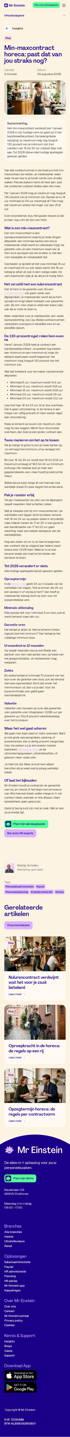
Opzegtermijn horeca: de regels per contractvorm (32, 1111)
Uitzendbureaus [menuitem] (14, 1241)
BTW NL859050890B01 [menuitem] (20, 1423)
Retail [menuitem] (8, 1246)
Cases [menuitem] (8, 1351)
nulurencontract (14, 293)
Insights (17, 28)
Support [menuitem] (9, 1355)
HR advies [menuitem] (10, 1281)
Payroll (40, 886)
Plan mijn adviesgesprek (46, 5)
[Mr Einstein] (33, 1150)
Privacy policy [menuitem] (13, 1320)
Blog (8, 38)
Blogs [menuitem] (8, 1346)
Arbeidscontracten (42, 892)
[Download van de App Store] (35, 1376)
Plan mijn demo (23, 1178)
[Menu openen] (63, 5)
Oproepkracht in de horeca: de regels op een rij (34, 1048)
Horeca (59, 892)
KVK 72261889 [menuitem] (14, 1419)
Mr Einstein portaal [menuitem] (16, 1316)
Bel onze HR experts (20, 833)
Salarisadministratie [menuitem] (17, 1262)
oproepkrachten (28, 749)
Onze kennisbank (18, 925)
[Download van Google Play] (35, 1388)
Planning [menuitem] (10, 1276)
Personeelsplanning (16, 892)
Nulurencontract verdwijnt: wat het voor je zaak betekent (34, 982)
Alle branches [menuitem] (13, 1232)
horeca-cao (18, 584)
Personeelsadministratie (19, 886)
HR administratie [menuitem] (15, 1271)
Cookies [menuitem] (9, 1325)
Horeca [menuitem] (8, 1236)
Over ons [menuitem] (10, 1306)
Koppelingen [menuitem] (12, 1290)
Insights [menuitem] (9, 1341)
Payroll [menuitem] (8, 1267)
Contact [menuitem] (9, 1311)
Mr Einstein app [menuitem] (14, 1285)
